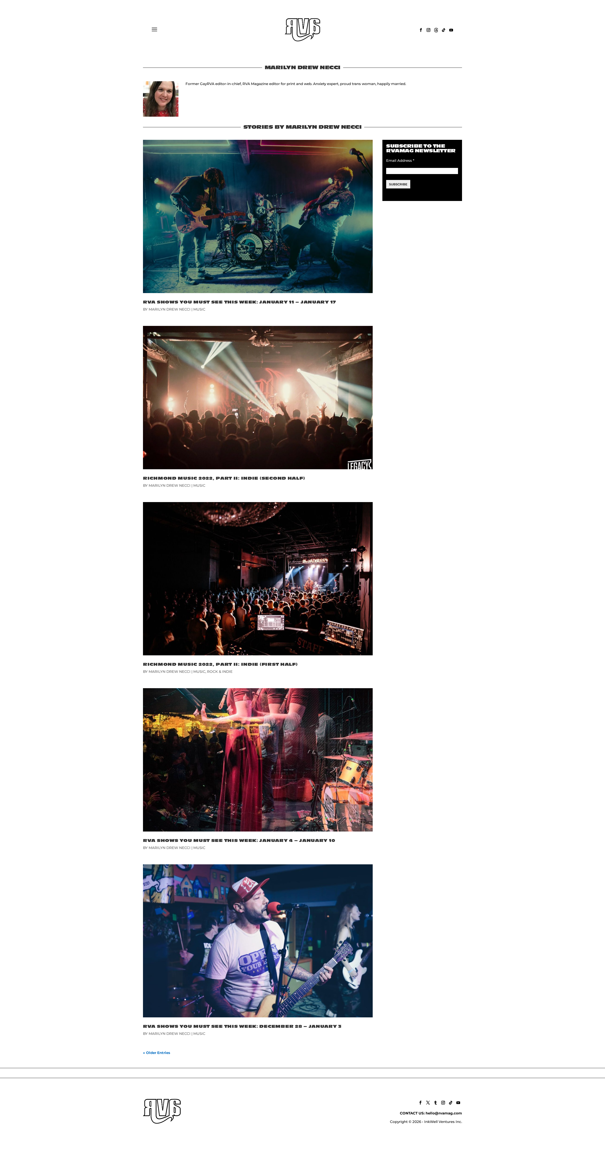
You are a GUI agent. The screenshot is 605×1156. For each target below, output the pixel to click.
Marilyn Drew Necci (169, 309)
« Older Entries (156, 1052)
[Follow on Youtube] (451, 30)
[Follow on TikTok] (443, 30)
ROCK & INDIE (220, 671)
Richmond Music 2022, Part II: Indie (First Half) (220, 664)
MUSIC (199, 309)
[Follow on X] (428, 1102)
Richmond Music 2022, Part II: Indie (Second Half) (224, 478)
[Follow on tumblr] (435, 1102)
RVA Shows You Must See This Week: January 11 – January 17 (239, 302)
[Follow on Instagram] (428, 30)
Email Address (400, 160)
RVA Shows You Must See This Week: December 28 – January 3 (242, 1026)
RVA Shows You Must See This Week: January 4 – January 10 (239, 840)
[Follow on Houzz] (436, 30)
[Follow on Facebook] (421, 30)
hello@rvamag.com (444, 1113)
